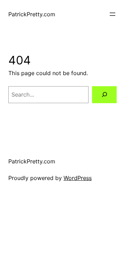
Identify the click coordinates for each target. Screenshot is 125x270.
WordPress (78, 177)
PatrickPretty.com (31, 14)
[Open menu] (112, 14)
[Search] (104, 94)
